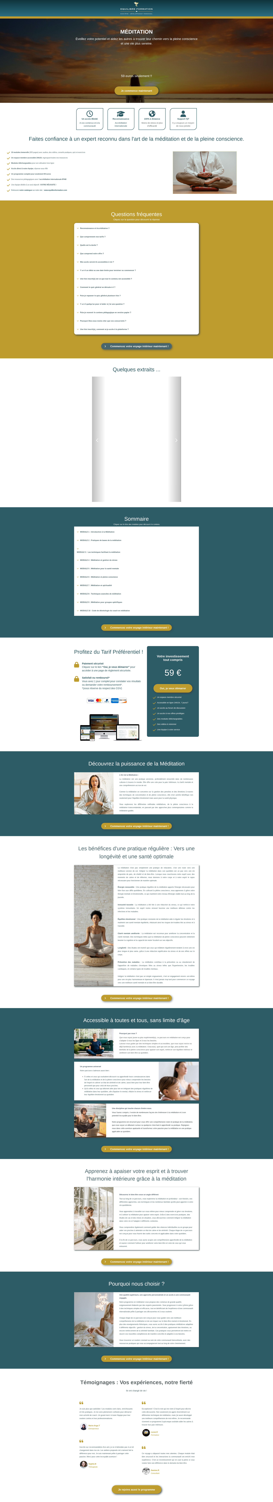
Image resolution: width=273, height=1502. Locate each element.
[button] (98, 439)
